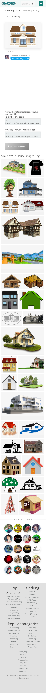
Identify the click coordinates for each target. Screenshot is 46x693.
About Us (32, 591)
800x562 (27, 288)
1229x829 (6, 175)
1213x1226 (6, 308)
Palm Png (32, 628)
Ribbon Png (14, 639)
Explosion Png (32, 644)
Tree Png (32, 633)
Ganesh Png (23, 668)
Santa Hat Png (14, 633)
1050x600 (24, 436)
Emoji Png (23, 663)
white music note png (14, 602)
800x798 (5, 474)
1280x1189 (6, 491)
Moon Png (32, 639)
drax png (14, 607)
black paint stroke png (14, 604)
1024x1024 (27, 474)
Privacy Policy (32, 603)
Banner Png (23, 671)
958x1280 (6, 514)
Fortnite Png (32, 647)
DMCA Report (32, 600)
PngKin (13, 641)
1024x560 (24, 491)
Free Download (17, 146)
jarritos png (14, 610)
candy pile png (13, 613)
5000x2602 (26, 213)
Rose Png (13, 636)
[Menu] (41, 3)
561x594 (32, 175)
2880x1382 (23, 371)
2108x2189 (6, 389)
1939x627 (6, 271)
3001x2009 (29, 452)
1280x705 (6, 242)
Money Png (23, 652)
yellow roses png (14, 618)
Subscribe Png (14, 628)
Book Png (23, 665)
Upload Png (32, 605)
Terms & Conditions (32, 597)
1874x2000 (6, 371)
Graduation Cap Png (32, 641)
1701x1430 (24, 514)
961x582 (27, 324)
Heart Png (13, 647)
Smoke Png (32, 636)
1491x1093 (23, 196)
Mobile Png (14, 644)
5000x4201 (6, 213)
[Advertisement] (23, 85)
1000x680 (6, 324)
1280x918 (6, 288)
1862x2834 (6, 196)
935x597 (5, 353)
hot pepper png (13, 616)
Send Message (16, 58)
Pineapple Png (23, 660)
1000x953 (6, 436)
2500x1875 (6, 418)
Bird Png (23, 657)
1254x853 (6, 452)
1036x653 (23, 389)
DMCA (26, 58)
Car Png (23, 654)
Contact (32, 594)
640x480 (23, 308)
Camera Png (32, 630)
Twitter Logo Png (14, 630)
